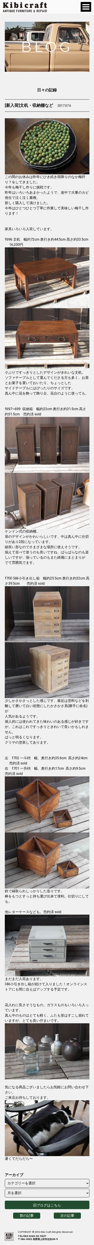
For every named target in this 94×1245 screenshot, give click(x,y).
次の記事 (67, 1215)
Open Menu (86, 7)
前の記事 (27, 1215)
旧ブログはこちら (47, 1205)
